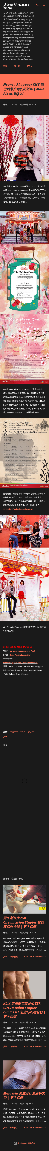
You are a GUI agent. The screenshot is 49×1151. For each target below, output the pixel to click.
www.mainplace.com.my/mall (22, 651)
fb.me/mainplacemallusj (20, 655)
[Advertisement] (24, 843)
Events (23, 732)
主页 (5, 66)
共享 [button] (5, 736)
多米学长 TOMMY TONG (16, 6)
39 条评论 (14, 956)
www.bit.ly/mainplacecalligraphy (18, 509)
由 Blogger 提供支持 (26, 1143)
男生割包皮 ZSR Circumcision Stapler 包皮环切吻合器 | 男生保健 (23, 922)
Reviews (32, 732)
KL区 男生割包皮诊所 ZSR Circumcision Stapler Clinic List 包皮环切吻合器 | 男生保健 (24, 1010)
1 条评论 (13, 1046)
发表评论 (13, 1127)
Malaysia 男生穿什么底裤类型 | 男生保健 (24, 1095)
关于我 (17, 66)
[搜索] (37, 5)
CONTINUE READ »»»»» (35, 956)
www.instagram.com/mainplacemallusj (20, 662)
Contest (14, 732)
